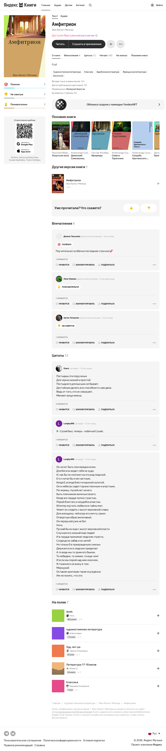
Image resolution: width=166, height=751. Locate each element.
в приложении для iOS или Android (74, 712)
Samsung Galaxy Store (28, 157)
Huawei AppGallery (17, 160)
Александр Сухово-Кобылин (127, 152)
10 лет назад (86, 368)
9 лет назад (109, 236)
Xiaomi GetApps (33, 160)
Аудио (57, 5)
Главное (45, 5)
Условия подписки (94, 740)
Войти (159, 5)
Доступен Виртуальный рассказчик (73, 35)
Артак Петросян (71, 318)
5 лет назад (91, 423)
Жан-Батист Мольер (62, 29)
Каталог (80, 5)
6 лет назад (108, 318)
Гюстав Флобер (100, 152)
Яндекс (157, 744)
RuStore (14, 157)
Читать (60, 44)
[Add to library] (158, 183)
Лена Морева (70, 279)
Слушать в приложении (86, 44)
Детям (68, 5)
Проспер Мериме (61, 152)
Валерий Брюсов (75, 89)
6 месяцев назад (107, 279)
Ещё (54, 64)
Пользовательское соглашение (22, 740)
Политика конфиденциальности (62, 740)
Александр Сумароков (83, 152)
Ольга (66, 368)
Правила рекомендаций (18, 745)
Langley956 (69, 423)
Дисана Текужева (72, 236)
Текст (55, 16)
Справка (40, 745)
